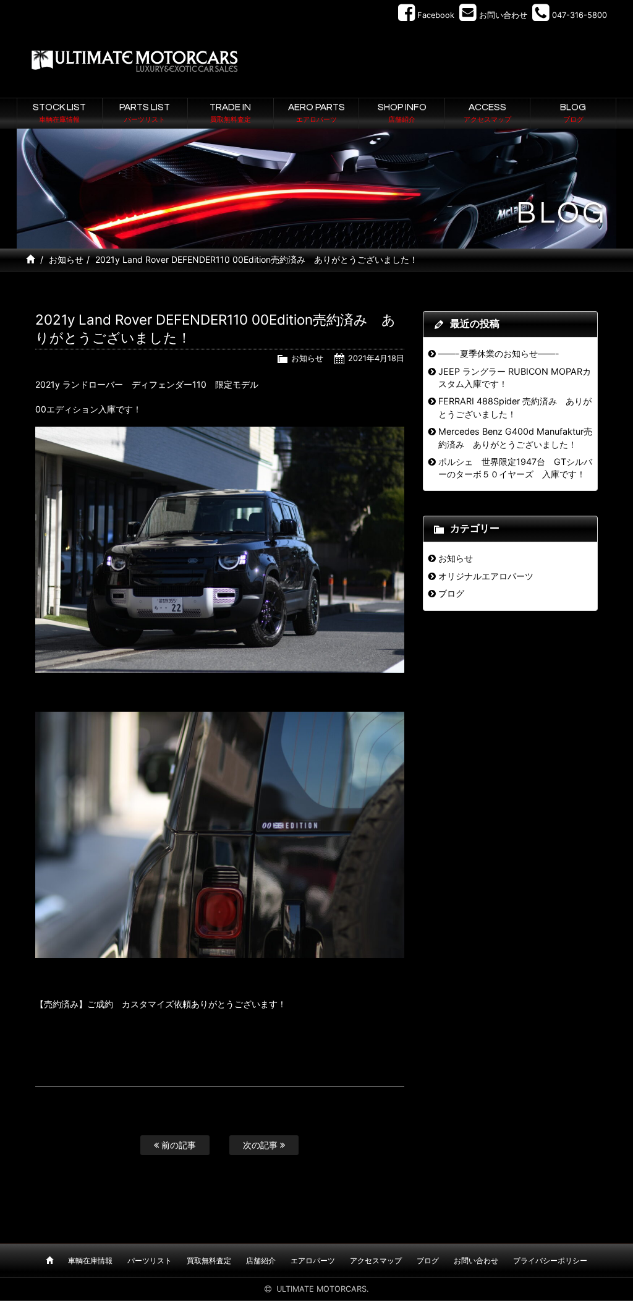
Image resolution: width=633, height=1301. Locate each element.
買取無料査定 (209, 1260)
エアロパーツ (313, 1260)
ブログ (451, 593)
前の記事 (177, 1145)
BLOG (573, 112)
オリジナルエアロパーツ (485, 576)
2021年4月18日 (376, 358)
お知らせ (66, 259)
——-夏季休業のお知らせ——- (498, 353)
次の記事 (261, 1145)
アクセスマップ (376, 1260)
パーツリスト (149, 1260)
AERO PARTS (316, 112)
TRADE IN (230, 112)
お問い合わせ (476, 1260)
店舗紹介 (261, 1260)
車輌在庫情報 (90, 1260)
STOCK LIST (59, 112)
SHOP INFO (402, 112)
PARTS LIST (144, 112)
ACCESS (487, 112)
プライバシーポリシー (550, 1260)
